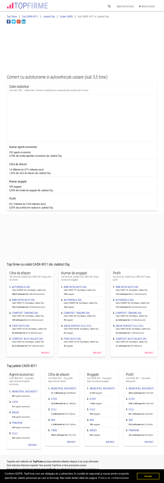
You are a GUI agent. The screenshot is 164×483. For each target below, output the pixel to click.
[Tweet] (14, 21)
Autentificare (126, 6)
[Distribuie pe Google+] (18, 21)
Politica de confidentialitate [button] (113, 478)
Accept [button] (148, 476)
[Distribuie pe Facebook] (9, 21)
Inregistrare (148, 6)
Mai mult (45, 353)
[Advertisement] (65, 48)
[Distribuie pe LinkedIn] (23, 21)
